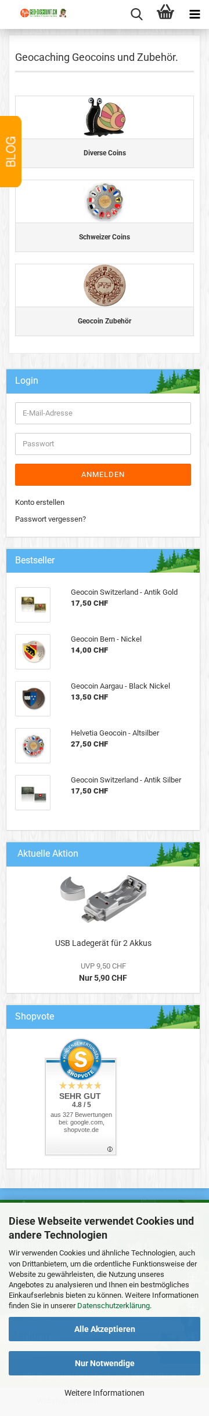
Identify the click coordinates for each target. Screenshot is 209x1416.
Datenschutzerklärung (113, 1305)
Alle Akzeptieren (104, 1329)
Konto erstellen (39, 502)
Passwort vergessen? (50, 519)
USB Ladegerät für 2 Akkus (103, 943)
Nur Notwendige (105, 1363)
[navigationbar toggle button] (194, 14)
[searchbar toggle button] (136, 14)
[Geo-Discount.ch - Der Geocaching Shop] (38, 23)
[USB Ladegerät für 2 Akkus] (103, 899)
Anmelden (103, 474)
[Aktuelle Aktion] (186, 854)
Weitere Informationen (104, 1392)
